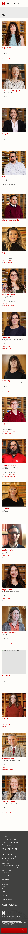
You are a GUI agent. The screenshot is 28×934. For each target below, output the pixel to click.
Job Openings (5, 875)
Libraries (4, 889)
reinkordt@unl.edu (7, 557)
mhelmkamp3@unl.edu (8, 305)
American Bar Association (9, 868)
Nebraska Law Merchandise (10, 861)
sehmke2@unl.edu (7, 101)
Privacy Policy (4, 923)
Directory (4, 882)
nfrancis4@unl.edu (7, 188)
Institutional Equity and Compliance (8, 922)
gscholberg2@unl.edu (8, 686)
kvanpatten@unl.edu (8, 812)
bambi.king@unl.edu (7, 391)
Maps (3, 891)
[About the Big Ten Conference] (4, 905)
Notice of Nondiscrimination (20, 922)
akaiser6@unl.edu (7, 348)
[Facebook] (3, 849)
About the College (16, 8)
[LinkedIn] (16, 849)
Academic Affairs (6, 870)
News (3, 893)
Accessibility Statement (16, 921)
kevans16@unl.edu (7, 145)
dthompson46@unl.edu (8, 769)
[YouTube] (9, 849)
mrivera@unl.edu (7, 600)
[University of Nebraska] (13, 905)
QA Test (10, 921)
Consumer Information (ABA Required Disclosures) (10, 857)
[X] (6, 849)
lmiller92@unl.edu (7, 518)
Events (3, 886)
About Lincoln (6, 863)
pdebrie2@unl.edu (7, 58)
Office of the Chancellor (9, 896)
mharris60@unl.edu (7, 262)
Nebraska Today (6, 872)
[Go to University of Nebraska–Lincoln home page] (3, 4)
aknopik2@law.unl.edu (8, 433)
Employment (5, 884)
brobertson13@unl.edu (8, 643)
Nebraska (3, 8)
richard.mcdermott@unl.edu (9, 476)
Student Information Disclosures (7, 924)
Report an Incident (7, 899)
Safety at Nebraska (10, 923)
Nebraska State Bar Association (11, 865)
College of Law (14, 4)
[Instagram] (13, 849)
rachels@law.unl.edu (8, 726)
